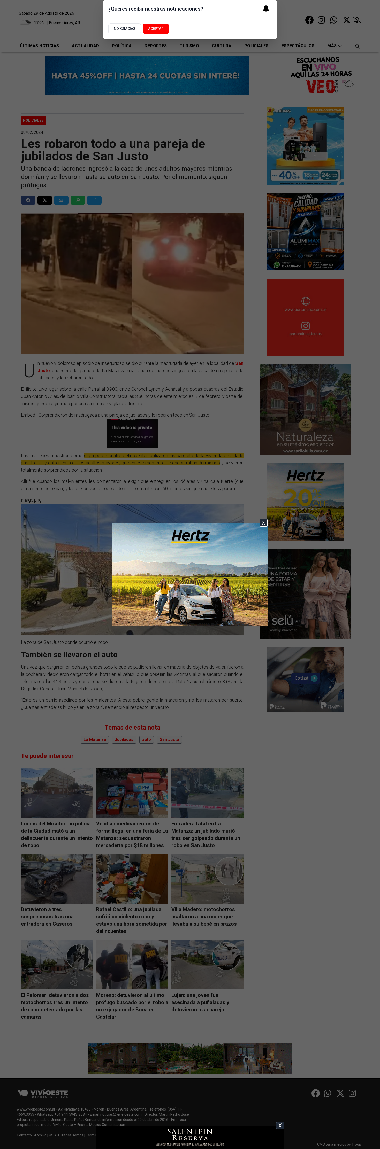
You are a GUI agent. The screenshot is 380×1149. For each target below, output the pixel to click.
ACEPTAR (156, 29)
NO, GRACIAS (124, 29)
